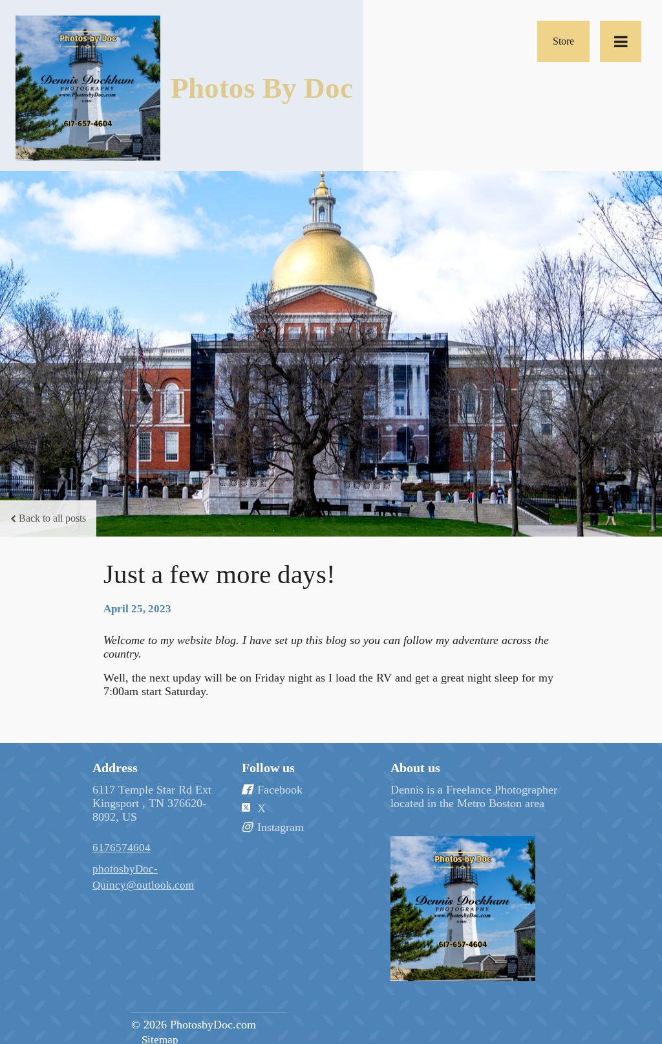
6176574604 (121, 847)
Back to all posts (52, 518)
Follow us (268, 768)
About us (415, 768)
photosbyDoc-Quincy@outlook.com (143, 877)
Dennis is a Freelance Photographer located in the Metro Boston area (473, 796)
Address (115, 768)
